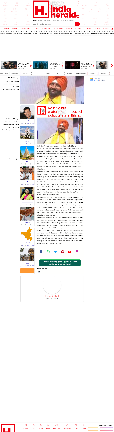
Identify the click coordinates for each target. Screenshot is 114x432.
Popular (12, 159)
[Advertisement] (57, 48)
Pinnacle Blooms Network (106, 429)
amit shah (52, 174)
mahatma (62, 202)
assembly (79, 148)
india (55, 197)
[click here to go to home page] (56, 17)
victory (65, 161)
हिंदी (45, 20)
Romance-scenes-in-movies (105, 425)
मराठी (62, 20)
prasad (53, 210)
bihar (66, 148)
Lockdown (67, 73)
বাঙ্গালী (66, 20)
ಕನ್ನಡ (54, 20)
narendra (61, 220)
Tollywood (23, 73)
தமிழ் (58, 20)
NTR (34, 73)
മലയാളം (71, 20)
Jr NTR (56, 73)
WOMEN (93, 429)
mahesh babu (12, 73)
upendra (53, 212)
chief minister (50, 189)
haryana (76, 156)
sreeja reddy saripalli (79, 73)
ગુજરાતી (49, 20)
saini (69, 159)
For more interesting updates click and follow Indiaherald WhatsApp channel (60, 263)
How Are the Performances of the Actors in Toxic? (23, 33)
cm (66, 159)
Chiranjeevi (101, 73)
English (40, 20)
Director (45, 73)
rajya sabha (41, 212)
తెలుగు (35, 20)
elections (40, 151)
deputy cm (73, 212)
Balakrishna (90, 73)
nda (60, 151)
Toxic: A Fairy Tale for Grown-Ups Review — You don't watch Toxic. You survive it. (23, 64)
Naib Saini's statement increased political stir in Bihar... (65, 111)
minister (45, 174)
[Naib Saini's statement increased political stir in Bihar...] (52, 103)
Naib (39, 271)
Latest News (10, 78)
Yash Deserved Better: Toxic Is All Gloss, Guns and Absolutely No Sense (53, 33)
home (39, 174)
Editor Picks (10, 118)
